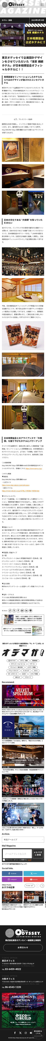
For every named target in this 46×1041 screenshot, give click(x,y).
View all (29, 885)
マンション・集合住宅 (16, 667)
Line (30, 611)
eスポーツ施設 (31, 667)
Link (29, 860)
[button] (42, 886)
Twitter (14, 611)
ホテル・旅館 (24, 660)
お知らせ (17, 677)
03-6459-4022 (13, 969)
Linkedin (26, 611)
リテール (32, 664)
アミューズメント (14, 670)
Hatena (22, 611)
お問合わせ (23, 947)
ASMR (24, 674)
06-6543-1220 (13, 987)
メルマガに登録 (38, 853)
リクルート (28, 677)
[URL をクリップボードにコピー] (10, 611)
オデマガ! (13, 660)
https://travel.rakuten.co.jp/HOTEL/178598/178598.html (20, 491)
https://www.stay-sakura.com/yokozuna (15, 485)
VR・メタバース (12, 674)
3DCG (35, 670)
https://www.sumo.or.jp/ (33, 468)
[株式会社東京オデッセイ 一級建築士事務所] (13, 5)
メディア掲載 (34, 674)
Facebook (18, 611)
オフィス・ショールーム (18, 664)
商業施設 (34, 660)
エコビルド (26, 670)
